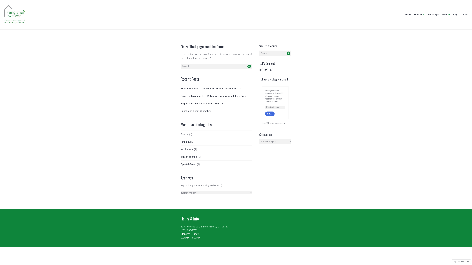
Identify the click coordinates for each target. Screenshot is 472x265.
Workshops (433, 14)
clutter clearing (189, 156)
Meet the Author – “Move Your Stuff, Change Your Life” (211, 88)
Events (184, 134)
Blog (455, 14)
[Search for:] (216, 66)
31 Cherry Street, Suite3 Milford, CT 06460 (204, 226)
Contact (464, 14)
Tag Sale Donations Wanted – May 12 (202, 103)
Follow (269, 114)
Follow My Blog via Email (273, 79)
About (445, 14)
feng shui (186, 141)
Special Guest (188, 164)
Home (408, 14)
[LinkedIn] (271, 70)
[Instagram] (266, 70)
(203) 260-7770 (189, 230)
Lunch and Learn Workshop (196, 111)
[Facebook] (261, 70)
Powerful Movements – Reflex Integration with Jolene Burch (214, 96)
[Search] (249, 66)
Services (418, 14)
